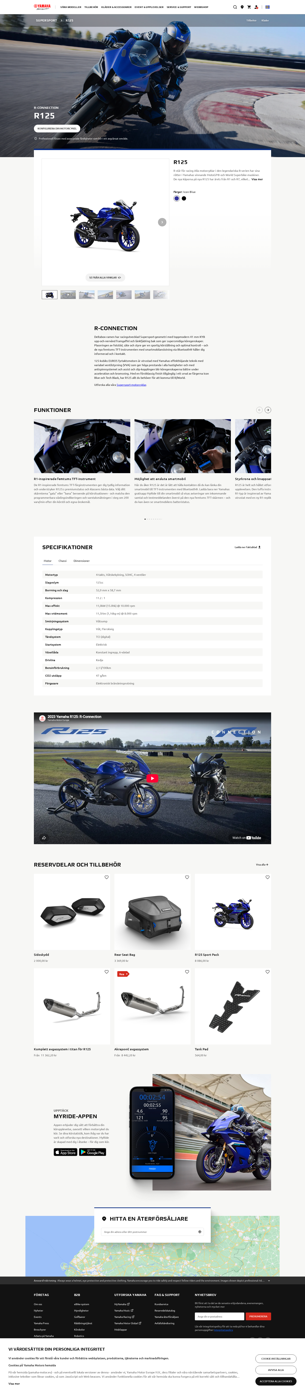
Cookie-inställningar (276, 1358)
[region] (152, 1366)
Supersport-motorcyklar (131, 384)
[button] (49, 294)
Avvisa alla (276, 1370)
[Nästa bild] (268, 410)
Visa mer (14, 1383)
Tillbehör (251, 20)
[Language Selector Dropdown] (267, 7)
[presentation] (152, 778)
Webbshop (201, 7)
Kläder (265, 20)
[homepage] (42, 7)
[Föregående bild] (259, 410)
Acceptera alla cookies (276, 1381)
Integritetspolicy (223, 1329)
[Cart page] (249, 7)
